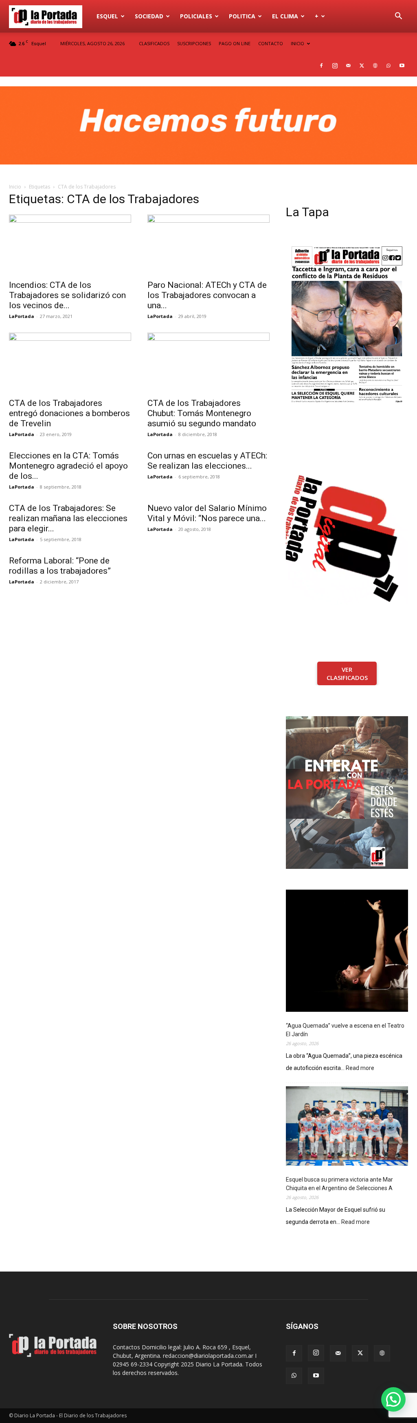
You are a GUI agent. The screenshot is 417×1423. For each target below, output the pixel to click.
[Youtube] (402, 66)
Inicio (15, 186)
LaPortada (21, 316)
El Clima (285, 16)
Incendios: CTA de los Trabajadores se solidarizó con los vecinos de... (67, 295)
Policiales (196, 16)
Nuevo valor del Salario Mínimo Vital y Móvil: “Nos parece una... (207, 513)
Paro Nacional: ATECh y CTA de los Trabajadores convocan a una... (207, 295)
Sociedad (149, 16)
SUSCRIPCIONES (194, 43)
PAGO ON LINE (234, 43)
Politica (242, 16)
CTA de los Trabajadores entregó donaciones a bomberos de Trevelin (69, 413)
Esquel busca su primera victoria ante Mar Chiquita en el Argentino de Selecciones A (339, 1183)
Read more (360, 1068)
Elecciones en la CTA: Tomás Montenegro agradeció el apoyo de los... (68, 466)
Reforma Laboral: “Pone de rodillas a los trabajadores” (60, 566)
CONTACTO (270, 43)
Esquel (107, 16)
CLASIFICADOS (154, 43)
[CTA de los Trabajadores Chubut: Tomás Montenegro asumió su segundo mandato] (208, 363)
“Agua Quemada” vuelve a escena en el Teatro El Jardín (345, 1029)
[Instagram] (335, 66)
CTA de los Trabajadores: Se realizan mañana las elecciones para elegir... (68, 518)
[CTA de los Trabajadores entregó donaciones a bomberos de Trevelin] (70, 363)
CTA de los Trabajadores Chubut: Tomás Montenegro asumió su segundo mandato (201, 413)
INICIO (297, 43)
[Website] (375, 66)
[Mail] (348, 66)
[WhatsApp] (388, 66)
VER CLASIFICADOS (347, 673)
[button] (398, 17)
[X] (362, 66)
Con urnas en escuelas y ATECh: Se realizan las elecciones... (207, 461)
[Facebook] (321, 66)
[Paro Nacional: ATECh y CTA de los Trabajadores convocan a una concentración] (208, 245)
